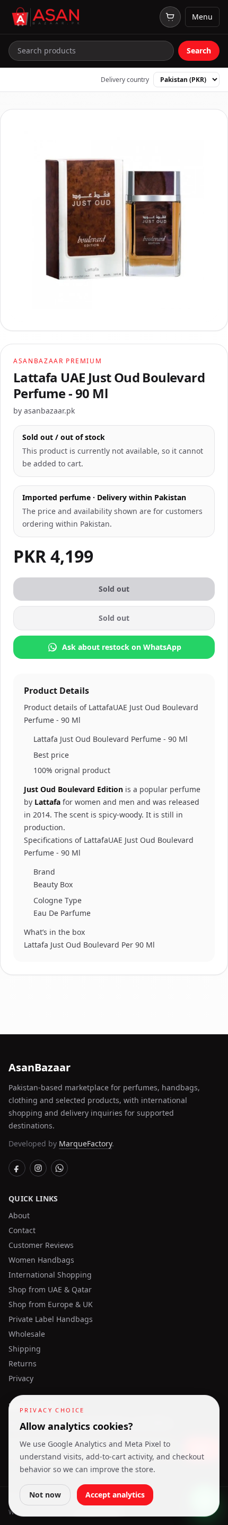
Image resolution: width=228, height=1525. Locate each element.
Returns (22, 1363)
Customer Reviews (41, 1245)
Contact (22, 1230)
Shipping (24, 1349)
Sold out (114, 589)
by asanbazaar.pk (44, 411)
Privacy (20, 1378)
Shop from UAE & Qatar (50, 1289)
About (19, 1215)
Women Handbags (41, 1260)
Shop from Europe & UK (50, 1304)
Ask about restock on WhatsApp (121, 647)
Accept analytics (115, 1495)
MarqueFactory (85, 1143)
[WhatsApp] (59, 1168)
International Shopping (50, 1275)
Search (199, 50)
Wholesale (26, 1334)
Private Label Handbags (50, 1319)
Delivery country (125, 80)
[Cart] (170, 16)
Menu (202, 17)
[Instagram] (38, 1168)
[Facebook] (16, 1168)
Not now (45, 1495)
